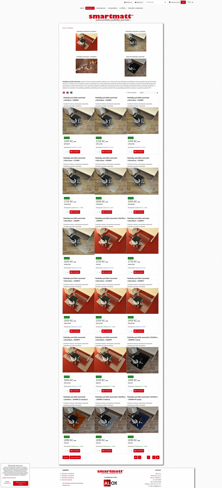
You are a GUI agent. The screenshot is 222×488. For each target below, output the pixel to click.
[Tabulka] (71, 93)
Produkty (89, 8)
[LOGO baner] (111, 21)
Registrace (140, 2)
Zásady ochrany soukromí (9, 478)
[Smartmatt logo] (110, 472)
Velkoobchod (100, 8)
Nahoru (66, 457)
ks (67, 152)
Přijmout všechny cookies (20, 483)
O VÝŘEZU (123, 8)
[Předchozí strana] (136, 457)
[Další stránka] (157, 457)
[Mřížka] (64, 93)
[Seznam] (67, 93)
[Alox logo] (110, 486)
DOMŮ (82, 8)
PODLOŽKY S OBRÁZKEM (135, 8)
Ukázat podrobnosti (7, 482)
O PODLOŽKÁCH (112, 8)
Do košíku (75, 152)
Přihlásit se (128, 2)
